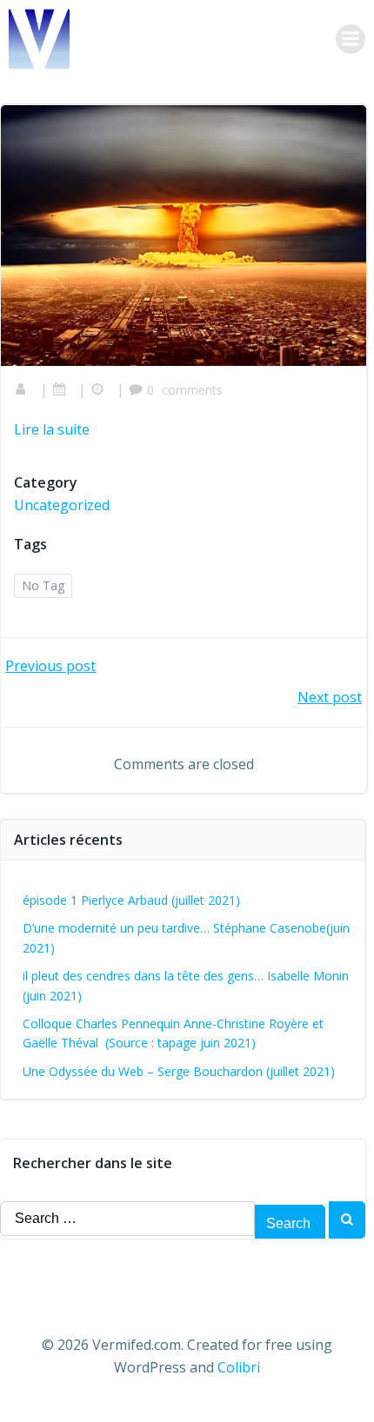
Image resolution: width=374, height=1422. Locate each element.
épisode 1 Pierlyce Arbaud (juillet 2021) (131, 900)
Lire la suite (52, 429)
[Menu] (350, 39)
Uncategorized (62, 505)
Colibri (238, 1367)
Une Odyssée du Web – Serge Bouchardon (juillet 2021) (179, 1071)
